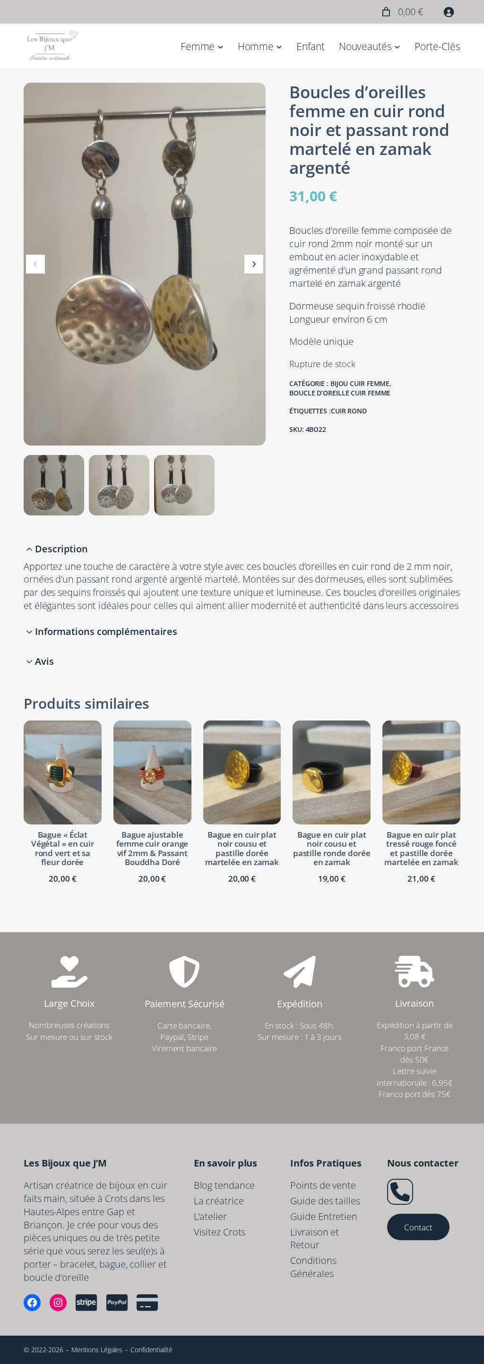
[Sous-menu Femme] (220, 46)
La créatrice (219, 1200)
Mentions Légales (96, 1349)
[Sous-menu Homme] (279, 46)
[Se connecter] (448, 12)
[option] (119, 485)
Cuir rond (349, 410)
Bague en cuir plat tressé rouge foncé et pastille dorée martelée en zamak (421, 848)
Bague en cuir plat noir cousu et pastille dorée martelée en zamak (242, 848)
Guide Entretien (323, 1216)
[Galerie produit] (145, 264)
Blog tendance (224, 1185)
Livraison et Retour (314, 1239)
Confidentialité (151, 1349)
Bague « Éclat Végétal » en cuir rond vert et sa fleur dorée (62, 848)
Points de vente (323, 1185)
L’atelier (210, 1216)
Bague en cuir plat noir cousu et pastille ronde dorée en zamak (332, 848)
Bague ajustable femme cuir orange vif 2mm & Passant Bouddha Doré (152, 848)
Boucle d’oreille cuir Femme (339, 392)
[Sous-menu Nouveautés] (397, 46)
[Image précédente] (35, 264)
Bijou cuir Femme (359, 383)
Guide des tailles (325, 1200)
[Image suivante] (253, 264)
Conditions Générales (313, 1267)
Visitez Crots (220, 1232)
